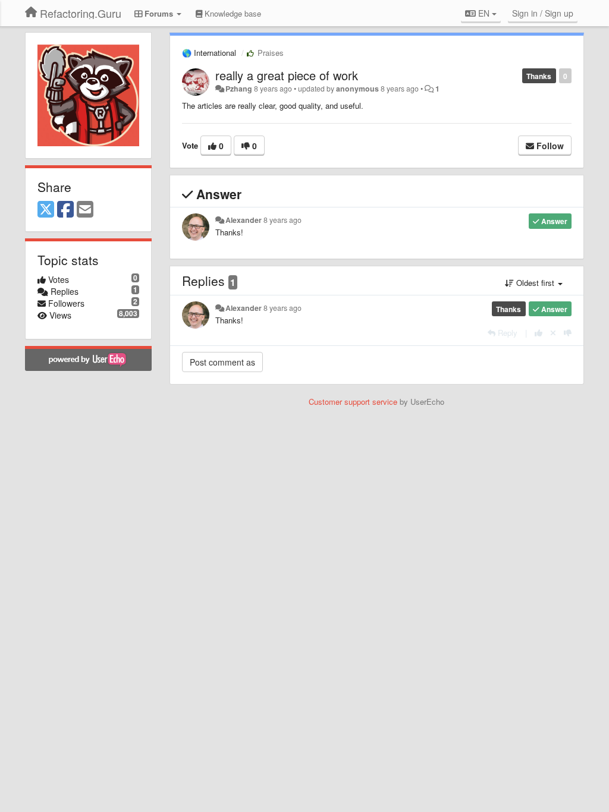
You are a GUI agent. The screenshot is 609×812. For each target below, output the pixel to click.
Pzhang (238, 88)
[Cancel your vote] (553, 332)
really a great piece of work (286, 75)
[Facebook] (65, 210)
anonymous (357, 88)
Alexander (243, 220)
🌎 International (209, 52)
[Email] (85, 210)
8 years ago (282, 220)
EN (484, 13)
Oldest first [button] (535, 282)
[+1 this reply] (538, 332)
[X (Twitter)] (45, 210)
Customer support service (353, 401)
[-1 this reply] (568, 332)
